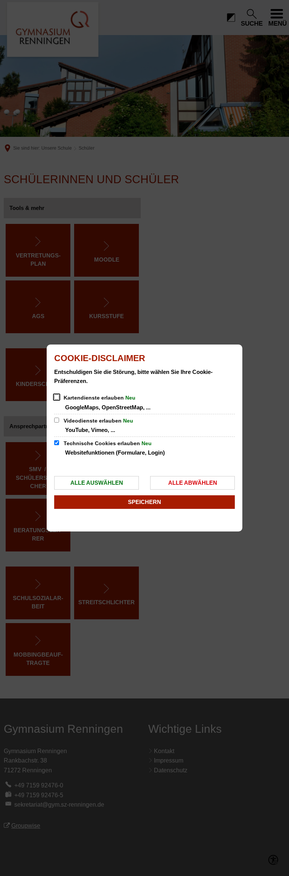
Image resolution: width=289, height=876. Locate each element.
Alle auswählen (96, 482)
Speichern (144, 502)
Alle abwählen (192, 482)
